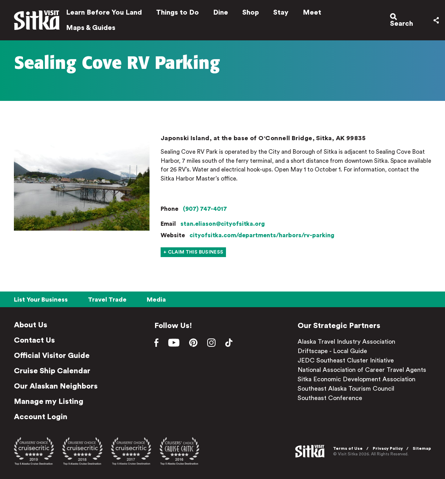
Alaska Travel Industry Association (346, 341)
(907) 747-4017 (205, 209)
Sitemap (422, 448)
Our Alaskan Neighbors (56, 386)
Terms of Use (348, 448)
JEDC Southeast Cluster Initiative (346, 360)
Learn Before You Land (104, 12)
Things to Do (177, 12)
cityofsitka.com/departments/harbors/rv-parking (261, 235)
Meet (312, 12)
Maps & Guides (90, 27)
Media (156, 299)
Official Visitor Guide (52, 355)
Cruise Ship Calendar (52, 371)
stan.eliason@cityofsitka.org (222, 224)
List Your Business (41, 299)
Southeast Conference (330, 398)
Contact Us (34, 340)
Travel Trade (107, 299)
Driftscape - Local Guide (332, 351)
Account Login (40, 417)
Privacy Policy (388, 448)
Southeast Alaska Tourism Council (346, 388)
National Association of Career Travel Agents (362, 370)
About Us (30, 325)
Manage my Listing (48, 401)
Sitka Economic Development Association (356, 379)
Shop (250, 12)
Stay (281, 12)
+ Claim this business (193, 252)
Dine (220, 12)
